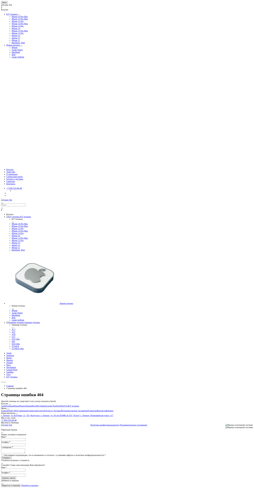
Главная (9, 386)
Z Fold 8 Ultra (18, 348)
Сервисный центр (14, 177)
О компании (11, 174)
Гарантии (10, 181)
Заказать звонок (8, 478)
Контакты (10, 184)
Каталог (10, 169)
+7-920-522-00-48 (14, 188)
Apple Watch (17, 50)
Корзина (109, 411)
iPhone (14, 47)
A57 (13, 337)
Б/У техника (12, 14)
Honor (9, 358)
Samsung (10, 355)
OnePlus (9, 372)
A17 (13, 329)
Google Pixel (11, 370)
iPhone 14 (16, 28)
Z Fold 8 (15, 346)
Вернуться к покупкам (11, 486)
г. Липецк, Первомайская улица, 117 (97, 415)
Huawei (9, 360)
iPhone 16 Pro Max (20, 16)
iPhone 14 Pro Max (20, 24)
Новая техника (13, 45)
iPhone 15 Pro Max (20, 19)
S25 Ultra (16, 339)
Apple (9, 353)
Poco (8, 365)
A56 (13, 334)
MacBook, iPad (18, 43)
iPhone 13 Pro (18, 33)
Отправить (6, 458)
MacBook (16, 52)
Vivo (8, 374)
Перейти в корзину (30, 485)
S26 (13, 341)
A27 (13, 332)
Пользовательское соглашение (74, 411)
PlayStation (11, 367)
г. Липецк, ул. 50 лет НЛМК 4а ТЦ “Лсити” (61, 415)
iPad (13, 55)
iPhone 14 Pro (18, 26)
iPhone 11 (16, 40)
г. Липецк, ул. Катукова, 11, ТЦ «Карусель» (21, 415)
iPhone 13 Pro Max (20, 31)
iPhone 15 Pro (18, 21)
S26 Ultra (16, 344)
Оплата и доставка (14, 179)
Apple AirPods (18, 57)
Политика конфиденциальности (104, 425)
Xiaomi (9, 363)
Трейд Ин (10, 172)
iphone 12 (16, 38)
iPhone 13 (16, 35)
